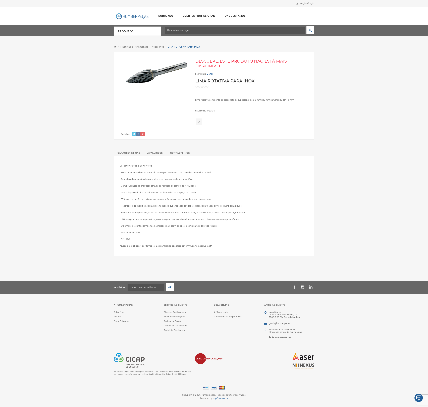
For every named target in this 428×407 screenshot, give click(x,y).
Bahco (210, 74)
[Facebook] (294, 287)
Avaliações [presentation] (155, 153)
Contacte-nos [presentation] (180, 153)
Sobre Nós (119, 312)
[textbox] (235, 30)
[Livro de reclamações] (209, 358)
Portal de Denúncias (174, 330)
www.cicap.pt (130, 374)
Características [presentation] (128, 153)
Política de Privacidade (175, 325)
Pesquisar (310, 30)
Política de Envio (172, 321)
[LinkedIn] (310, 287)
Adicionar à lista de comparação (199, 121)
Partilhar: (125, 134)
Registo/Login (307, 3)
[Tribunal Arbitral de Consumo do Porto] (129, 360)
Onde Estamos (121, 321)
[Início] (115, 46)
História (117, 316)
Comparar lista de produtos (227, 316)
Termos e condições (174, 316)
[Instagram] (302, 287)
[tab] (129, 153)
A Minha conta (221, 312)
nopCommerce (220, 398)
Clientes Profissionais (175, 312)
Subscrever (170, 287)
